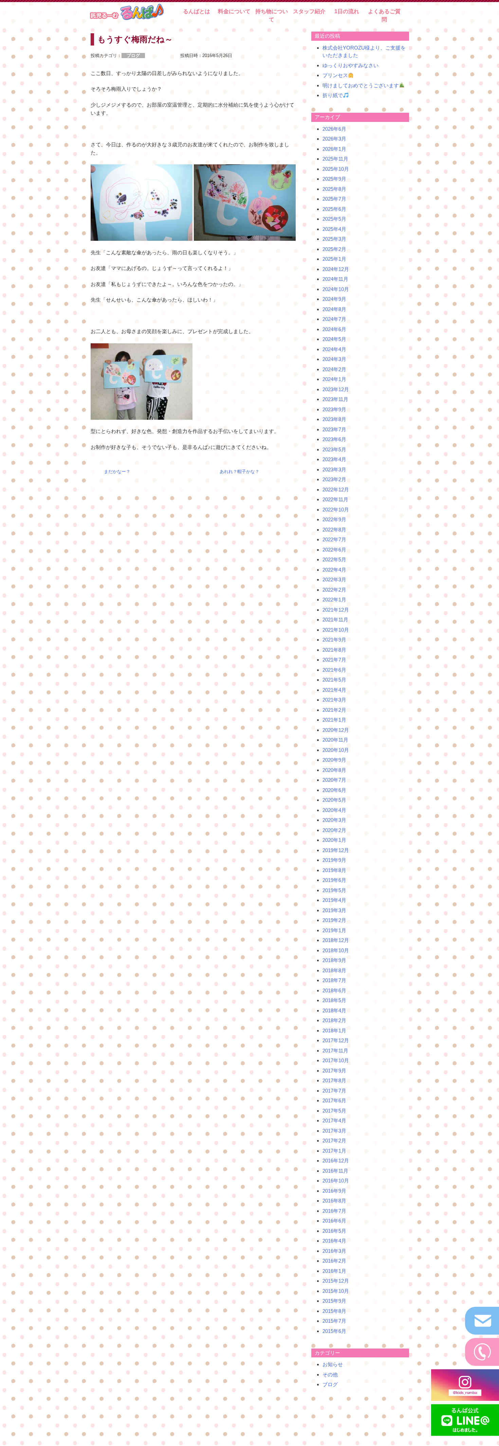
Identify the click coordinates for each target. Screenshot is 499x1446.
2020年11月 (335, 740)
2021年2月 (334, 710)
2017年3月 (334, 1131)
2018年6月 (334, 990)
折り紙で (332, 95)
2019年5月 (334, 890)
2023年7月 (334, 429)
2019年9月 (334, 860)
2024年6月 (334, 329)
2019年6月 (334, 880)
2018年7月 (334, 980)
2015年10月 (335, 1291)
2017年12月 (335, 1040)
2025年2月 (334, 249)
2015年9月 (334, 1301)
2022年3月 (334, 579)
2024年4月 (334, 349)
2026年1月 (334, 149)
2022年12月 (335, 489)
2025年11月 (335, 159)
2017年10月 (335, 1060)
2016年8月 (334, 1201)
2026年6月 (334, 129)
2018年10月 (335, 950)
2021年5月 (334, 680)
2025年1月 (334, 259)
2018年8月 (334, 970)
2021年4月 (334, 690)
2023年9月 (334, 409)
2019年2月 (334, 920)
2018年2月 (334, 1020)
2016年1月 (334, 1271)
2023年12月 (335, 389)
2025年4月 (334, 229)
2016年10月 (335, 1180)
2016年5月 (334, 1231)
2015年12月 (335, 1281)
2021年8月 (334, 650)
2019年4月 (334, 900)
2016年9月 (334, 1191)
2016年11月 (335, 1171)
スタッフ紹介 (309, 11)
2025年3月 (334, 239)
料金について (234, 11)
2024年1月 (334, 379)
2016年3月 (334, 1251)
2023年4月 (334, 459)
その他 (330, 1374)
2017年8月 (334, 1080)
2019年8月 (334, 870)
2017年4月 (334, 1120)
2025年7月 (334, 199)
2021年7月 (334, 660)
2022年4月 (334, 570)
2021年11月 (335, 619)
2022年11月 (335, 499)
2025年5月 (334, 219)
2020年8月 (334, 770)
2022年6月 (334, 550)
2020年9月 (334, 760)
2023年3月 (334, 469)
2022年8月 (334, 529)
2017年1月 (334, 1151)
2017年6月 (334, 1100)
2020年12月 (335, 730)
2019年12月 (335, 850)
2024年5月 (334, 339)
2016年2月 (334, 1261)
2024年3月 (334, 359)
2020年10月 (335, 750)
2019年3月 (334, 910)
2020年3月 (334, 820)
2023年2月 (334, 479)
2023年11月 (335, 399)
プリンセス (335, 75)
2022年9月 (334, 519)
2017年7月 (334, 1090)
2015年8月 (334, 1311)
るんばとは (196, 11)
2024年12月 (335, 269)
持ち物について (271, 15)
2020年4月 (334, 810)
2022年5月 (334, 559)
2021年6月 (334, 670)
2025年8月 (334, 189)
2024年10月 (335, 289)
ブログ (330, 1384)
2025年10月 (335, 169)
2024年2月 (334, 369)
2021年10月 (335, 630)
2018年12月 (335, 940)
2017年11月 (335, 1050)
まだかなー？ (117, 471)
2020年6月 (334, 790)
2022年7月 (334, 539)
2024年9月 (334, 299)
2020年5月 (334, 800)
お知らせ (332, 1364)
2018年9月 (334, 960)
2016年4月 (334, 1241)
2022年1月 (334, 599)
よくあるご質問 (384, 15)
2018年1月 (334, 1030)
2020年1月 (334, 840)
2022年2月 (334, 590)
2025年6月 (334, 209)
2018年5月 (334, 1000)
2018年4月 (334, 1010)
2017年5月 (334, 1111)
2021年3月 (334, 700)
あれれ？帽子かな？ (239, 471)
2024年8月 (334, 309)
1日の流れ (346, 11)
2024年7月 (334, 319)
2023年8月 (334, 419)
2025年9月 (334, 179)
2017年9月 (334, 1070)
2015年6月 (334, 1331)
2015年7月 (334, 1321)
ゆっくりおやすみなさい (350, 65)
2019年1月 (334, 930)
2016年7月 (334, 1211)
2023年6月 (334, 439)
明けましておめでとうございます (360, 85)
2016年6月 (334, 1221)
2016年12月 (335, 1160)
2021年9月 (334, 640)
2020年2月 (334, 830)
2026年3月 (334, 139)
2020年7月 (334, 780)
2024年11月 (335, 279)
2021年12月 (335, 610)
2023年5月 (334, 449)
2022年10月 (335, 509)
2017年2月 (334, 1140)
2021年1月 (334, 720)
